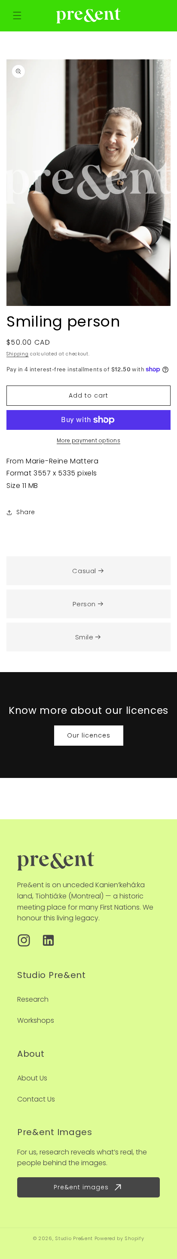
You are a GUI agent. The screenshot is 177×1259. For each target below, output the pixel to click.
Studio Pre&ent (74, 1238)
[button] (17, 15)
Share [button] (25, 512)
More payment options (88, 440)
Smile (84, 637)
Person (84, 603)
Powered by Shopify (119, 1238)
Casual (84, 570)
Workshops (35, 1020)
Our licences (88, 735)
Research (33, 999)
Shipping (17, 354)
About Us (32, 1078)
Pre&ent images (81, 1187)
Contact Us (36, 1099)
